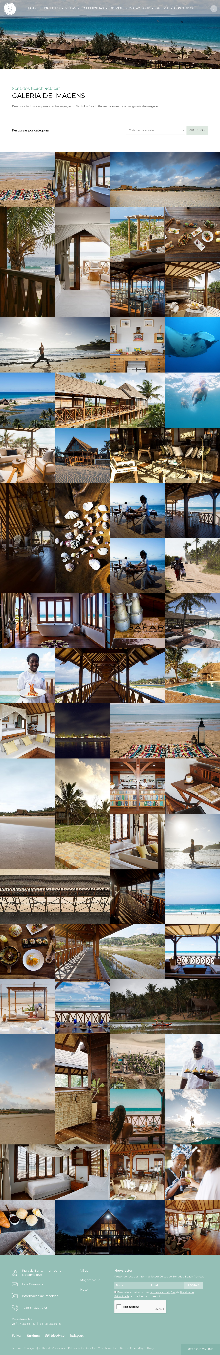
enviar (193, 1285)
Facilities (52, 8)
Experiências (93, 8)
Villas (70, 8)
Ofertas (116, 8)
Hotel (33, 8)
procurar (197, 130)
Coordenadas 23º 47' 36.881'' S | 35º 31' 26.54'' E (36, 1321)
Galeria (162, 8)
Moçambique (139, 8)
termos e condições (162, 1292)
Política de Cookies (79, 1348)
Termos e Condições (24, 1348)
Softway (149, 1348)
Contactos (183, 8)
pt (213, 8)
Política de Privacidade (52, 1348)
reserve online (200, 1349)
